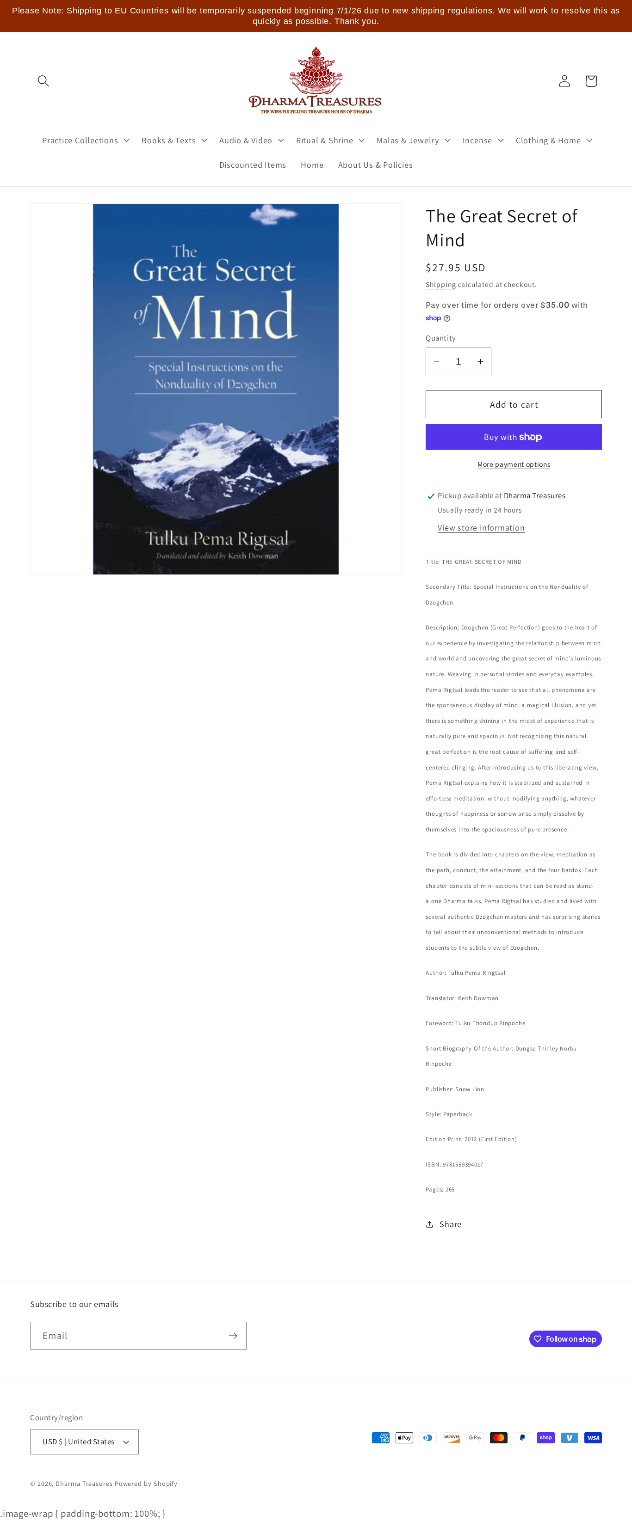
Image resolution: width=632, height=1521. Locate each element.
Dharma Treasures (84, 1483)
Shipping (441, 284)
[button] (43, 81)
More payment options (513, 464)
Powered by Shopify (146, 1483)
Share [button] (451, 1224)
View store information (481, 527)
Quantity (441, 338)
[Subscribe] (233, 1336)
